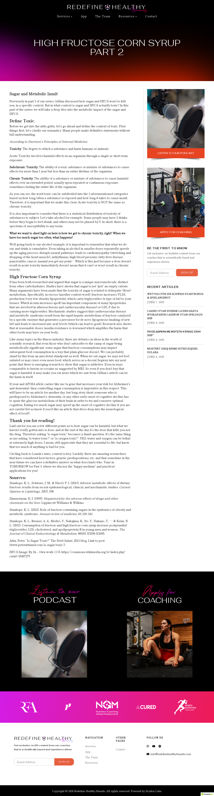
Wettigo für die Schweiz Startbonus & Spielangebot (175, 295)
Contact (151, 16)
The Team (102, 16)
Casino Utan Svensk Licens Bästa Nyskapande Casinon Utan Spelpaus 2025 (174, 314)
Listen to (176, 153)
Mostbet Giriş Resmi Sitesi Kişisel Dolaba (172, 350)
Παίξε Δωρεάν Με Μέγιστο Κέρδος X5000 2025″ (174, 333)
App (84, 16)
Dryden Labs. (154, 791)
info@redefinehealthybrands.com (170, 754)
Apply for (176, 232)
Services (63, 16)
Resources (126, 16)
